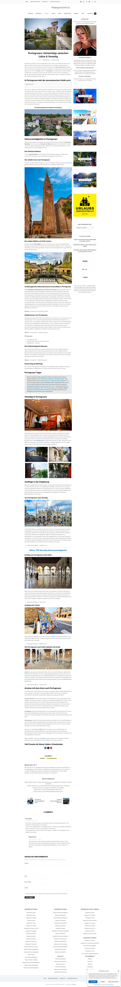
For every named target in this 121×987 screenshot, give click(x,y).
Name (26, 876)
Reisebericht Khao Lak (90, 928)
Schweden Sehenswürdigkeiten (31, 952)
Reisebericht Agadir (60, 928)
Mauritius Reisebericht (60, 915)
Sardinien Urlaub (31, 920)
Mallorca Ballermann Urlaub (31, 946)
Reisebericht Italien (31, 915)
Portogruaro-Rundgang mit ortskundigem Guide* (52, 378)
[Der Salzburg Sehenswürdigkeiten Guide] (30, 801)
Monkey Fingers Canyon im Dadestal (60, 785)
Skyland (34, 787)
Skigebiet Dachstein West (60, 972)
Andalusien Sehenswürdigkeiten (31, 967)
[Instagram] (36, 765)
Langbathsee (90, 966)
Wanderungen (89, 72)
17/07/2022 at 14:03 (33, 839)
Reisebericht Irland (31, 912)
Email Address (28, 882)
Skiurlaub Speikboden (60, 958)
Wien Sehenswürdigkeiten (31, 957)
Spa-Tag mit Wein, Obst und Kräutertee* (43, 391)
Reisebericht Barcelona (31, 941)
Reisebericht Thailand (90, 925)
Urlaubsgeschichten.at (60, 7)
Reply (36, 820)
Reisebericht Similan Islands (89, 933)
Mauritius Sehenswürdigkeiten (60, 912)
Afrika (53, 13)
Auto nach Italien (38, 729)
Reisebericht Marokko (60, 925)
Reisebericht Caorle (31, 923)
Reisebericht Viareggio (31, 931)
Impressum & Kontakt (110, 984)
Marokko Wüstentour (60, 933)
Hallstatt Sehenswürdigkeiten (31, 965)
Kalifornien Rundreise (90, 948)
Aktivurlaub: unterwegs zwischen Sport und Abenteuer (51, 787)
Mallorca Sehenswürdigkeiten (31, 949)
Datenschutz (103, 984)
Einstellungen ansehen (113, 981)
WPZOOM (73, 984)
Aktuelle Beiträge (85, 236)
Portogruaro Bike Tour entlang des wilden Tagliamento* (53, 380)
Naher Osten (67, 13)
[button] (118, 971)
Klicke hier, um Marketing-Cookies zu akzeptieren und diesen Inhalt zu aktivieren (48, 122)
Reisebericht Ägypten (60, 920)
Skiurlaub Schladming (60, 966)
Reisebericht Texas (89, 951)
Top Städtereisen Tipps (52, 758)
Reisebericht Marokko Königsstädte (60, 931)
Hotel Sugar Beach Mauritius (60, 917)
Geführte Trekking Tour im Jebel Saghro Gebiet (38, 785)
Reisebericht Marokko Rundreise (60, 936)
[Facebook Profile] (34, 765)
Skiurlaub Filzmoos (60, 964)
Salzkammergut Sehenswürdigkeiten (31, 962)
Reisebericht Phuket (90, 931)
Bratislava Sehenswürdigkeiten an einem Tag (56, 801)
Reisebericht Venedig (31, 917)
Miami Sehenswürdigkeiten (90, 945)
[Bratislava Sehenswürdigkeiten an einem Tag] (66, 801)
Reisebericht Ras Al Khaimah (90, 920)
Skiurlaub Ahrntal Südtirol (60, 961)
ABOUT (27, 1)
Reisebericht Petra (90, 917)
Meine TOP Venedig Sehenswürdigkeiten (48, 550)
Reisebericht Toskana (31, 925)
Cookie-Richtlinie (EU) (55, 1)
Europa (46, 13)
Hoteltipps (90, 13)
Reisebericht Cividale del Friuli (31, 928)
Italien (57, 60)
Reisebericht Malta (31, 936)
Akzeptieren (93, 981)
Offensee (90, 958)
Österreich (38, 13)
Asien (59, 13)
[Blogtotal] (84, 269)
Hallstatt (90, 964)
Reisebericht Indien (89, 912)
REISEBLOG (30, 13)
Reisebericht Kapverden (60, 949)
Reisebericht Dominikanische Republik (90, 943)
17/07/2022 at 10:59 (30, 820)
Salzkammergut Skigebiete (60, 969)
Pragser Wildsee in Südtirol (31, 959)
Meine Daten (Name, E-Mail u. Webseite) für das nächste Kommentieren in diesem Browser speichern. (47, 893)
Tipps (82, 13)
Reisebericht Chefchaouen (60, 938)
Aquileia (27, 672)
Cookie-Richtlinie (97, 984)
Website (26, 887)
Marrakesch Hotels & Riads (60, 944)
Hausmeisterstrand (61, 67)
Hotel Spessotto (40, 440)
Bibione (39, 70)
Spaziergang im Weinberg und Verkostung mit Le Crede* (41, 386)
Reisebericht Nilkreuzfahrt (60, 923)
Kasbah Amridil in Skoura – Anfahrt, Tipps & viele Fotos (38, 782)
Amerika (76, 13)
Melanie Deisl (46, 60)
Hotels (80, 72)
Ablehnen (103, 981)
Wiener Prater (31, 954)
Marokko (76, 63)
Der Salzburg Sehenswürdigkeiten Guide (40, 801)
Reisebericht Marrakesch (60, 941)
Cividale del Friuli (65, 843)
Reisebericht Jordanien (89, 915)
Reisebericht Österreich (31, 944)
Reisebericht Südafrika (60, 952)
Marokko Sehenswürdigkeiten (60, 946)
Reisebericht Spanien (31, 938)
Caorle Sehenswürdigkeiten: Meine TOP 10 (52, 789)
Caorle (53, 636)
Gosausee (90, 961)
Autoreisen (42, 758)
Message (26, 863)
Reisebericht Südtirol (31, 933)
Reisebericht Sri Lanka (90, 923)
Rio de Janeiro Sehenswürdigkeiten (89, 953)
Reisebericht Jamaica (90, 940)
